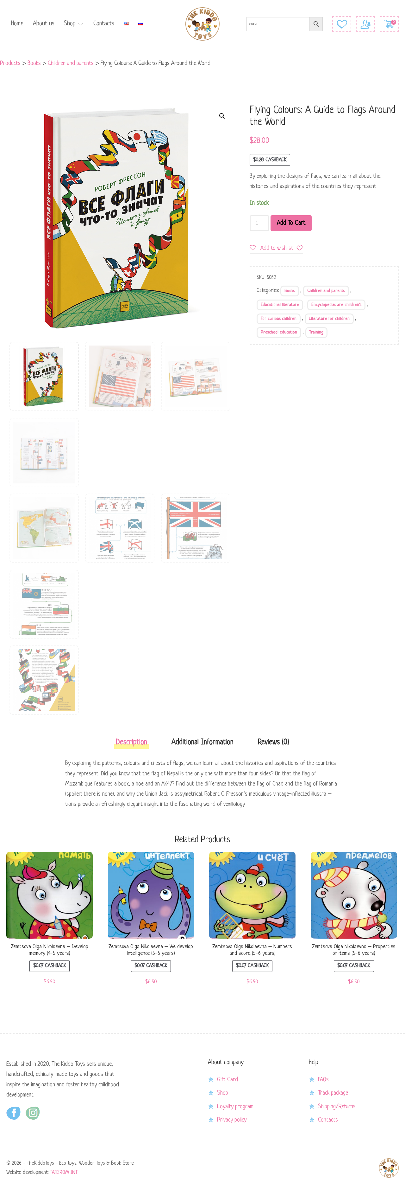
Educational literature (280, 304)
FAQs (323, 1080)
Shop (70, 23)
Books (289, 290)
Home (17, 23)
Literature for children (329, 318)
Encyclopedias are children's (336, 304)
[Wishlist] (341, 24)
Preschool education (279, 332)
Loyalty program (235, 1106)
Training (316, 332)
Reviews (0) (273, 743)
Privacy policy (231, 1120)
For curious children (278, 318)
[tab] (131, 744)
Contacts (103, 23)
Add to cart (291, 223)
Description (131, 743)
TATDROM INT (64, 1172)
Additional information (202, 743)
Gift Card (227, 1080)
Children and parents (326, 290)
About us (43, 23)
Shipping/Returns (337, 1106)
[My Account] (365, 24)
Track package (333, 1093)
